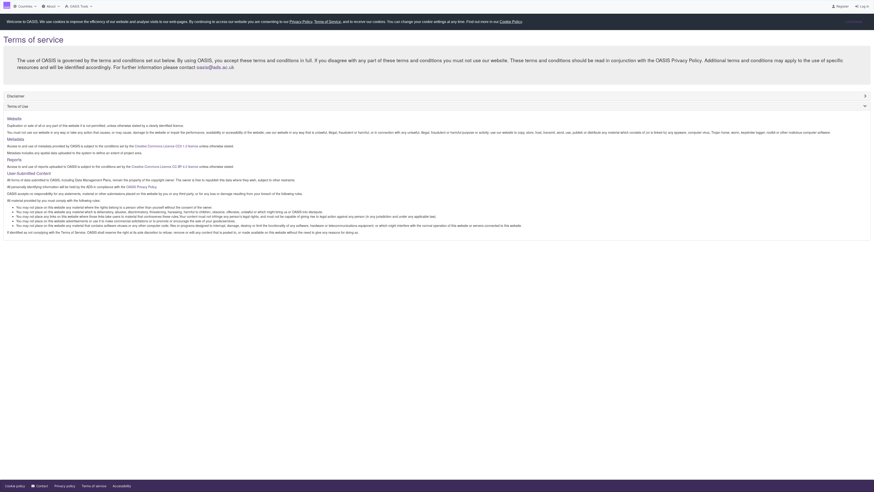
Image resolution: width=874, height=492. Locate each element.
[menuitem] (24, 6)
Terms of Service (327, 22)
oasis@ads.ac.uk (215, 67)
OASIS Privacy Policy (141, 186)
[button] (524, 22)
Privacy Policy (301, 22)
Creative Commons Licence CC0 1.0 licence (166, 146)
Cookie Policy (511, 22)
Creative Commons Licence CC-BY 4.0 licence (165, 166)
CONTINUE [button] (854, 22)
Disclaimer (15, 96)
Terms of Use (17, 106)
